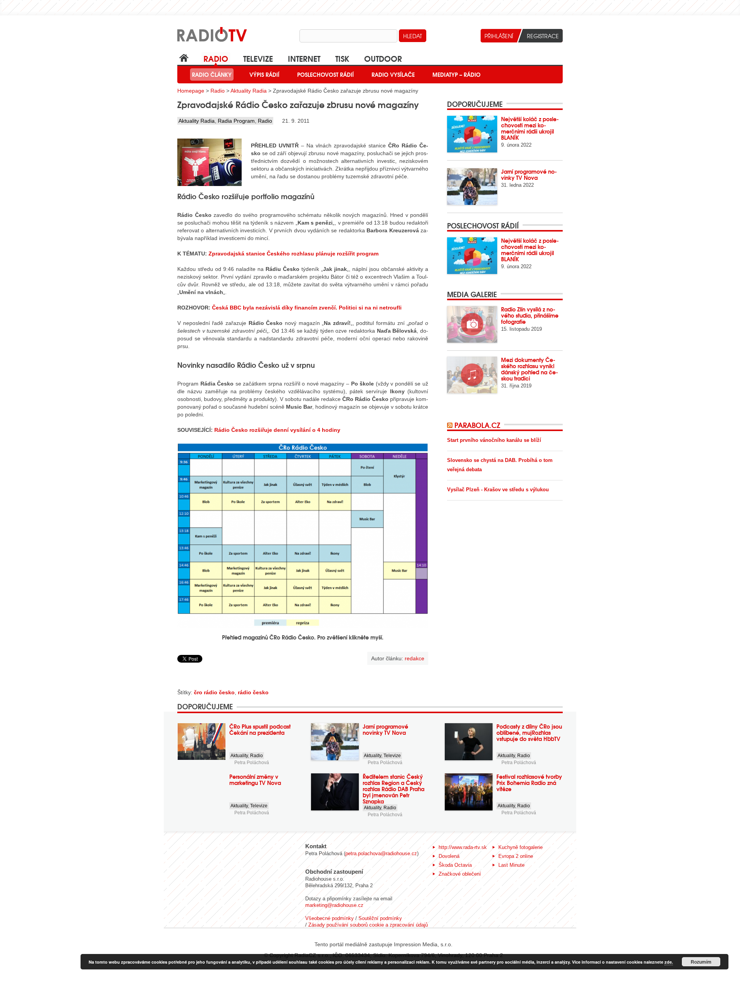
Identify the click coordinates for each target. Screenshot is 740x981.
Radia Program (236, 121)
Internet (304, 58)
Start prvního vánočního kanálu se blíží (494, 440)
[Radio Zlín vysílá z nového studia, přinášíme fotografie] (472, 324)
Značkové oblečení (460, 874)
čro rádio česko (214, 692)
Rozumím (701, 961)
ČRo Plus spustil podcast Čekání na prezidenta (260, 729)
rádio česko (253, 692)
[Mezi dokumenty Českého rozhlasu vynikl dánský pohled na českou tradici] (472, 375)
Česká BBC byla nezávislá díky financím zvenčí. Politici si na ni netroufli (307, 307)
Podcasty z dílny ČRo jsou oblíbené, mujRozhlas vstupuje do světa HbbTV (529, 732)
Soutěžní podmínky (380, 918)
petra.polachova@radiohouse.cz (381, 853)
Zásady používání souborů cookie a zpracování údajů (368, 925)
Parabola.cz (477, 424)
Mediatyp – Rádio (456, 74)
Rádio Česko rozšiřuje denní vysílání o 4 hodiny (277, 430)
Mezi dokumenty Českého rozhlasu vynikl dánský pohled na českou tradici (529, 368)
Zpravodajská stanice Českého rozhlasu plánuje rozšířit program (293, 253)
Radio (216, 58)
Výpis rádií (264, 74)
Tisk (342, 58)
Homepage (190, 91)
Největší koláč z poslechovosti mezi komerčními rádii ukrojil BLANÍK (530, 128)
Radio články (212, 74)
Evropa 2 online (515, 856)
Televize (258, 58)
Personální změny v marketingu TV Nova (255, 779)
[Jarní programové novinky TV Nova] (472, 186)
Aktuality (239, 755)
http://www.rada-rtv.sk (463, 847)
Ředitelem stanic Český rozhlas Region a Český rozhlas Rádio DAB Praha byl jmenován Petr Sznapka (393, 788)
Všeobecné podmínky (329, 918)
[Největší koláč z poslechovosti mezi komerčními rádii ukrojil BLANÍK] (472, 134)
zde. (668, 962)
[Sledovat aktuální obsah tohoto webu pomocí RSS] (450, 424)
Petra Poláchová (251, 762)
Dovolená (449, 856)
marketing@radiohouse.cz (334, 905)
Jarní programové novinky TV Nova (529, 174)
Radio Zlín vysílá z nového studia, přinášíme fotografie (529, 315)
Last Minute (511, 865)
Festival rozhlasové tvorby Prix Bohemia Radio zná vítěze (529, 782)
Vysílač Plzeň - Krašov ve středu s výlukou (498, 489)
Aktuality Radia (248, 91)
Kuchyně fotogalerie (520, 847)
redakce (414, 658)
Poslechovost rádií (325, 74)
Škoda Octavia (455, 865)
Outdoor (383, 58)
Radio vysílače (393, 74)
